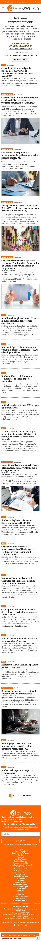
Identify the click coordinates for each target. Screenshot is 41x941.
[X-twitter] (22, 925)
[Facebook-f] (19, 925)
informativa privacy (31, 844)
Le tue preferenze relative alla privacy (19, 935)
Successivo (26, 795)
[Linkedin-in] (15, 925)
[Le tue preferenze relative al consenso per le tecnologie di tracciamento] (37, 937)
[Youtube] (26, 925)
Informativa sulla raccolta (11, 939)
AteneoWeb (17, 53)
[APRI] (2, 8)
